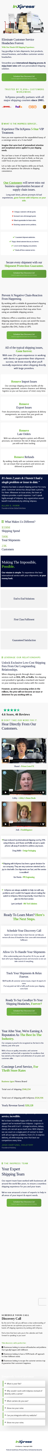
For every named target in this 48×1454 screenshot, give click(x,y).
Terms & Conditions (12, 1450)
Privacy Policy (23, 1450)
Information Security (35, 1450)
